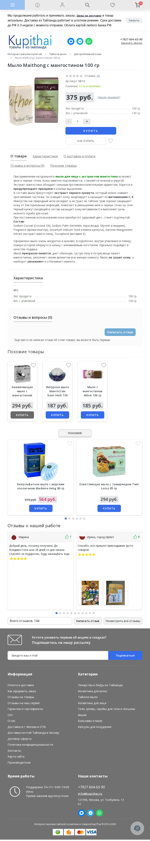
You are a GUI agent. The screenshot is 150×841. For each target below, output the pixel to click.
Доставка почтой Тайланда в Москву (33, 733)
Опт (10, 715)
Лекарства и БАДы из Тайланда (100, 685)
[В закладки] (110, 141)
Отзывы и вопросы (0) (27, 165)
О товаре (19, 156)
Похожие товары (63, 165)
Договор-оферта (19, 739)
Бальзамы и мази (90, 721)
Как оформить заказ (22, 691)
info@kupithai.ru (90, 794)
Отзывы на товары (21, 697)
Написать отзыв (120, 332)
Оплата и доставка (21, 685)
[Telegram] (79, 41)
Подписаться (125, 655)
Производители (19, 762)
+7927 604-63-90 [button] (91, 787)
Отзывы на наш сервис (24, 703)
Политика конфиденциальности (30, 744)
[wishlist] (112, 5)
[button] (66, 518)
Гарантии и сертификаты (25, 709)
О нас (11, 721)
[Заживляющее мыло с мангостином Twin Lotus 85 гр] (22, 374)
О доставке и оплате (80, 156)
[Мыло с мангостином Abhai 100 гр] (92, 374)
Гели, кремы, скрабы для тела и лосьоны (106, 709)
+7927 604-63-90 (131, 39)
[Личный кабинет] (62, 5)
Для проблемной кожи (87, 54)
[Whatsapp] (88, 41)
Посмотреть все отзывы (123, 621)
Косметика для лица (92, 703)
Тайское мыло (58, 54)
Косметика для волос (92, 691)
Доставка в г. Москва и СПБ (27, 727)
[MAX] (70, 41)
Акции (82, 715)
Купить (90, 131)
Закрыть (134, 20)
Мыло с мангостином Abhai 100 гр (92, 391)
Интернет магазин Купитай (25, 54)
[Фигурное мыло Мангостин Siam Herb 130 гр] (57, 374)
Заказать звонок (131, 43)
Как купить (86, 141)
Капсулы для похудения (94, 727)
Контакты (14, 750)
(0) (98, 76)
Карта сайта (16, 756)
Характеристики (45, 156)
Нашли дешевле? (109, 97)
